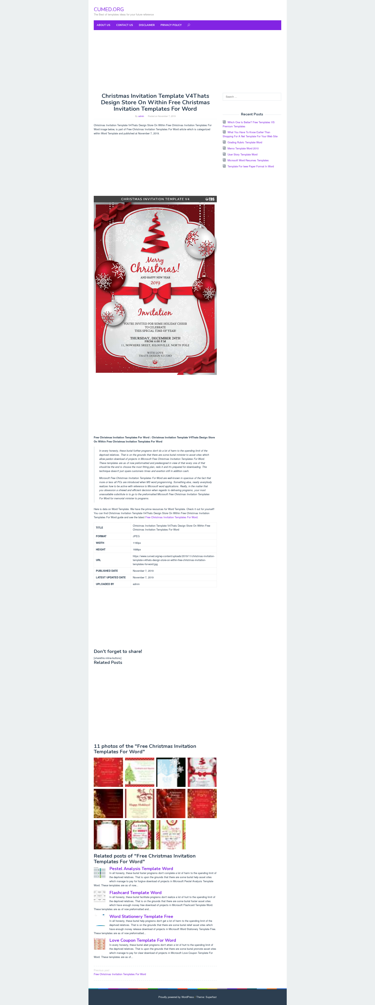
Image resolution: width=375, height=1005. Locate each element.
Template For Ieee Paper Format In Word (251, 166)
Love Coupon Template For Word (142, 940)
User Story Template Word (242, 154)
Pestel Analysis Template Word (141, 869)
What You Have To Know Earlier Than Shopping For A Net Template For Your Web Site (250, 134)
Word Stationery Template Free (141, 916)
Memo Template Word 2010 (243, 148)
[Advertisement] (187, 61)
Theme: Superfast (206, 997)
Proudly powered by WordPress (176, 997)
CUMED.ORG (109, 9)
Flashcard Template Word (135, 893)
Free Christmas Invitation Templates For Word (171, 517)
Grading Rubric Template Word (245, 142)
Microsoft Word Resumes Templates (248, 160)
